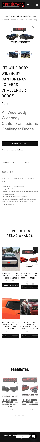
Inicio (6, 16)
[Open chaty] (34, 436)
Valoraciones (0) (25, 163)
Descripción (8, 163)
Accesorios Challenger (17, 16)
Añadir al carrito (21, 143)
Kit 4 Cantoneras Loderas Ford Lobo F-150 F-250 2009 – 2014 (10, 403)
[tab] (9, 163)
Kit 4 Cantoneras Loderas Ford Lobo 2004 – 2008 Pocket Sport (30, 403)
